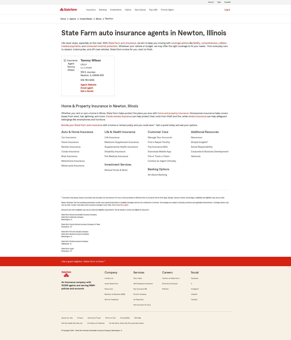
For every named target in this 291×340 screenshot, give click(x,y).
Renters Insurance (70, 147)
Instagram (195, 289)
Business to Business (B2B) (115, 294)
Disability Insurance (115, 151)
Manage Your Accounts (160, 137)
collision (222, 43)
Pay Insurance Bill (140, 289)
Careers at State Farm (171, 278)
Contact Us (109, 278)
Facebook (194, 278)
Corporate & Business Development (209, 151)
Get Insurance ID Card (142, 305)
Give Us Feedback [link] (112, 299)
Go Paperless (138, 299)
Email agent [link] (87, 88)
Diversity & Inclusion (170, 284)
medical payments (70, 46)
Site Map (137, 318)
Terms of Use (110, 318)
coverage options (180, 43)
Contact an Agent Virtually (162, 161)
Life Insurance (112, 137)
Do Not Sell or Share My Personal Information (126, 323)
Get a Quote (87, 91)
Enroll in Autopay (139, 294)
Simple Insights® (199, 142)
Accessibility (125, 318)
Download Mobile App (159, 151)
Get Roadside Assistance (143, 284)
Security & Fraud (94, 318)
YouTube (194, 299)
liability (196, 43)
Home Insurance (70, 142)
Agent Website (88, 85)
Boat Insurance (69, 156)
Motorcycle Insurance (72, 165)
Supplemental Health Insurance (121, 147)
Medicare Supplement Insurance (122, 142)
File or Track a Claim (158, 156)
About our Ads (67, 318)
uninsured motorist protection (101, 46)
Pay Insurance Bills (158, 147)
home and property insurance (173, 113)
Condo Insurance (70, 151)
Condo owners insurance (119, 116)
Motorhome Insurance (73, 161)
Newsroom (196, 137)
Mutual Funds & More (116, 170)
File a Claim (137, 278)
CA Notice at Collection (96, 323)
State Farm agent (122, 205)
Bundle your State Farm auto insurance (81, 125)
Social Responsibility (201, 147)
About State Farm (111, 284)
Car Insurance (68, 137)
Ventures (195, 156)
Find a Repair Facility (159, 142)
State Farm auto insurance (122, 43)
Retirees (165, 289)
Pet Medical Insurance (116, 156)
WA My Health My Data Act (72, 323)
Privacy (80, 318)
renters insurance (197, 116)
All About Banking (157, 175)
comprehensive (209, 43)
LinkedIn (194, 294)
